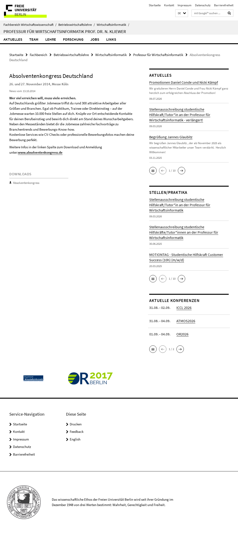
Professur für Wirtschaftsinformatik (158, 55)
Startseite (155, 5)
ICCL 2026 (184, 307)
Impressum (185, 5)
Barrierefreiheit (223, 5)
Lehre (50, 39)
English (75, 439)
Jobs (94, 39)
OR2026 (182, 334)
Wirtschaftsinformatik (113, 24)
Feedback (76, 431)
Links (111, 39)
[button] (181, 13)
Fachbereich (38, 55)
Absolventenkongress (26, 183)
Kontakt (169, 5)
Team (33, 39)
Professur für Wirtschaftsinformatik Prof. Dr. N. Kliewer (64, 31)
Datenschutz (203, 5)
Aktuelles (12, 39)
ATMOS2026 (185, 320)
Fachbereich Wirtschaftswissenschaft (29, 24)
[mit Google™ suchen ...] (229, 13)
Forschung (73, 39)
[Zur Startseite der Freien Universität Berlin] (31, 10)
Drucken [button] (76, 424)
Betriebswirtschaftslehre (76, 24)
